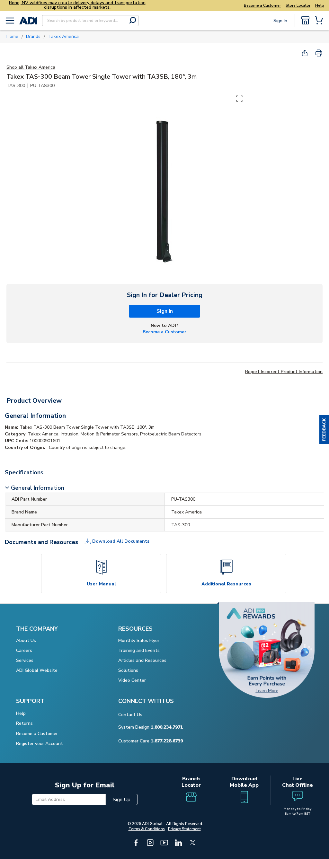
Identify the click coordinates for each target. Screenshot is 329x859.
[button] (324, 429)
